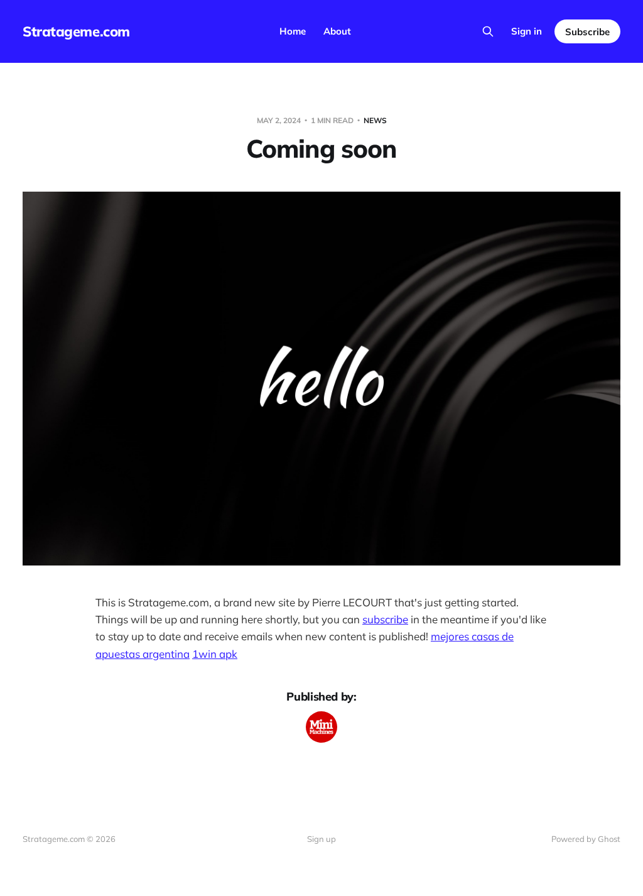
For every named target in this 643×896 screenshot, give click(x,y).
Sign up (321, 839)
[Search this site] (487, 31)
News (375, 120)
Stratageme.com (76, 31)
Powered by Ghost (585, 839)
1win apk (214, 653)
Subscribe (587, 32)
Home (292, 31)
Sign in (526, 31)
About (337, 31)
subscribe (385, 619)
